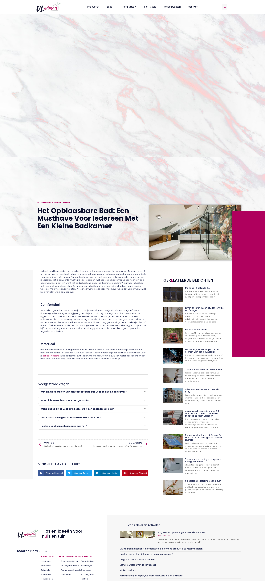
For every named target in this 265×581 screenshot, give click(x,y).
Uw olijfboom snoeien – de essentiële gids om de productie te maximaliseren (161, 548)
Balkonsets (46, 565)
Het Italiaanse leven (196, 329)
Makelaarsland (128, 570)
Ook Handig (150, 7)
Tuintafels (45, 570)
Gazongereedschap (68, 565)
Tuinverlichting (87, 561)
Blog (109, 7)
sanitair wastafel (51, 355)
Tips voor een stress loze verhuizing (204, 369)
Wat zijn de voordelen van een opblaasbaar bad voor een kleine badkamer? (93, 391)
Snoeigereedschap (68, 561)
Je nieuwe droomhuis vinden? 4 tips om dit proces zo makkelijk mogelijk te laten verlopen (202, 413)
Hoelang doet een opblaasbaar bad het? (93, 426)
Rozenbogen (86, 565)
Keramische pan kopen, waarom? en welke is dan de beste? (151, 575)
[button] (224, 7)
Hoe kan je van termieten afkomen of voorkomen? (146, 554)
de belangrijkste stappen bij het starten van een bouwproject (202, 350)
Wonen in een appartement (53, 202)
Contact (193, 7)
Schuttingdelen (87, 574)
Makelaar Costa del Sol (197, 288)
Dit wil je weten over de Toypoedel (138, 564)
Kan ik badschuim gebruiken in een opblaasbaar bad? (93, 417)
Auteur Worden (172, 7)
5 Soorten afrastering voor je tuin (203, 480)
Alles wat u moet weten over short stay (203, 390)
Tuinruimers (66, 574)
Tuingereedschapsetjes (68, 570)
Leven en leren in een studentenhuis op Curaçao (204, 309)
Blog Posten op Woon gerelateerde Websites (182, 532)
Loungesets (46, 561)
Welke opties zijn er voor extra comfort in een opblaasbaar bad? (93, 408)
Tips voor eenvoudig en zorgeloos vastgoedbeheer (203, 460)
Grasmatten (86, 570)
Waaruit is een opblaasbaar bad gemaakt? (93, 400)
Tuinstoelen (46, 574)
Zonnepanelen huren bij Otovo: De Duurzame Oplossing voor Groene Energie (203, 437)
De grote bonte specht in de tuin (137, 559)
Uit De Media (130, 7)
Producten (93, 7)
